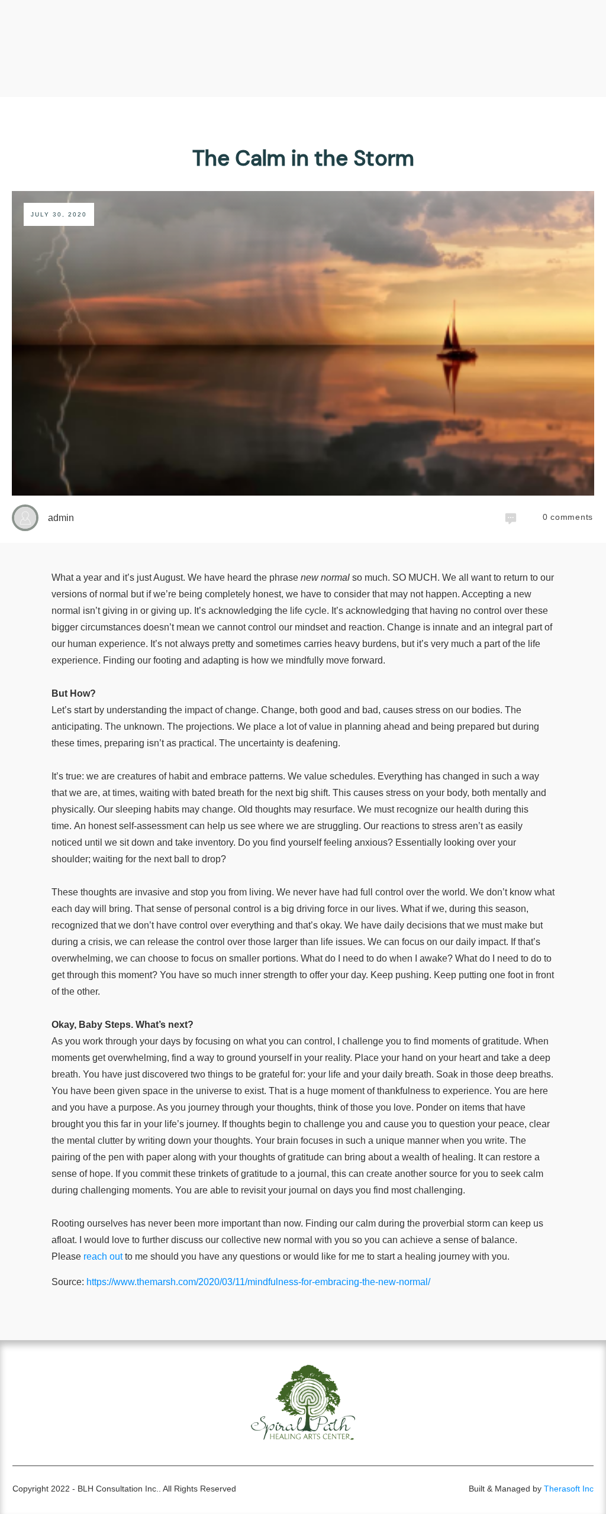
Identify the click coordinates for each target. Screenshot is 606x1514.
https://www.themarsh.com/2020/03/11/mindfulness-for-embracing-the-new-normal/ (258, 1282)
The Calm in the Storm (303, 158)
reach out (103, 1256)
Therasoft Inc (569, 1488)
